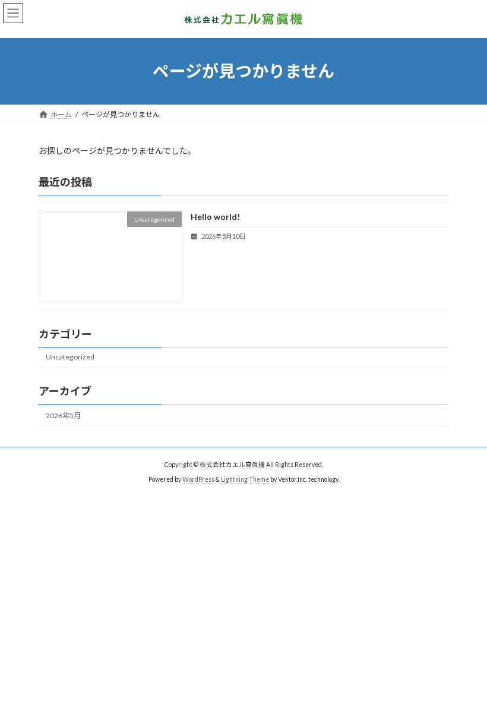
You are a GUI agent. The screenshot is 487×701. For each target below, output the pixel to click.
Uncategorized (70, 356)
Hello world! (215, 216)
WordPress (198, 479)
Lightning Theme (245, 479)
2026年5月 (63, 415)
